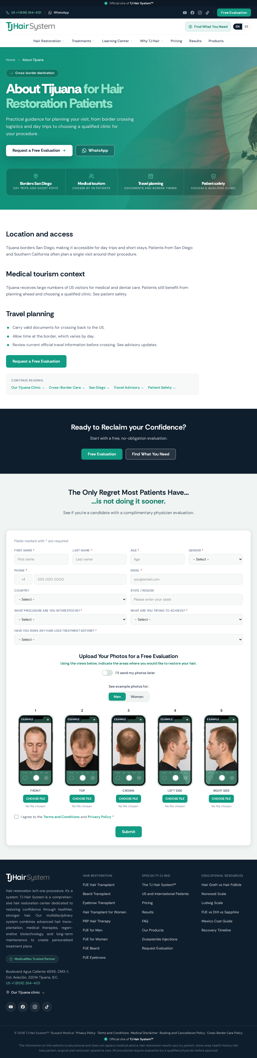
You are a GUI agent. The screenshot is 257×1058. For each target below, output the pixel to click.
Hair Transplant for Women (104, 912)
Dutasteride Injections (159, 939)
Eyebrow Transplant (99, 903)
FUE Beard (91, 948)
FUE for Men (92, 930)
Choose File (35, 799)
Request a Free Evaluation (36, 150)
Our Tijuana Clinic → (28, 387)
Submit (128, 831)
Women (137, 696)
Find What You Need (211, 26)
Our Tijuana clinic (28, 992)
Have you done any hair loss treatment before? (55, 631)
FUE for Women (95, 939)
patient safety (113, 294)
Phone (20, 570)
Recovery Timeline (216, 930)
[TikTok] (207, 12)
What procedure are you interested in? (48, 611)
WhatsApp (61, 13)
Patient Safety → (162, 387)
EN (238, 27)
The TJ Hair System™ (159, 884)
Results (148, 912)
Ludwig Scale (212, 903)
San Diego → (99, 387)
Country (21, 591)
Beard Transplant (96, 893)
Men (117, 696)
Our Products (153, 930)
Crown (128, 791)
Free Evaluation (234, 12)
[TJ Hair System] (30, 26)
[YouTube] (184, 12)
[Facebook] (192, 12)
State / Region (142, 591)
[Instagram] (199, 12)
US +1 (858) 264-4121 (26, 13)
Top (82, 791)
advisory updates (140, 344)
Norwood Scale (214, 893)
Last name (82, 550)
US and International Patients (165, 893)
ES (246, 27)
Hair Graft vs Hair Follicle (221, 884)
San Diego (183, 247)
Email (136, 570)
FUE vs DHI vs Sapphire (220, 912)
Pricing (147, 903)
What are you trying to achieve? (159, 611)
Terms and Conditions (61, 817)
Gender (196, 550)
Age (135, 550)
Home (10, 60)
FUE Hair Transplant (98, 884)
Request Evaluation (157, 948)
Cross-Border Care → (67, 387)
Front (35, 791)
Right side (221, 791)
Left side (175, 791)
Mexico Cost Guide (217, 921)
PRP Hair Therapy (97, 921)
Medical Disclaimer (144, 1033)
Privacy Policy (99, 817)
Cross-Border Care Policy (225, 1033)
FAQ (145, 921)
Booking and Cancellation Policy (182, 1033)
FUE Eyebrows (94, 957)
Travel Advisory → (129, 387)
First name (24, 550)
